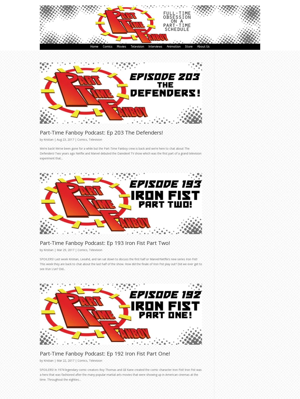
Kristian (48, 139)
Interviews (155, 46)
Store (189, 46)
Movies (121, 46)
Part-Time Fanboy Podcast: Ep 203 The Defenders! (101, 132)
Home (94, 46)
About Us (203, 46)
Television (137, 46)
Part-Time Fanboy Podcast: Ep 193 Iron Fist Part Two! (105, 243)
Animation (174, 46)
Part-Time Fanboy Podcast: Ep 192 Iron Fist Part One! (105, 353)
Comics (107, 46)
